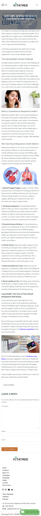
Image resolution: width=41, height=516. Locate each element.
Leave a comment (8, 385)
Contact (5, 483)
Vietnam (5, 499)
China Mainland (7, 494)
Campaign (6, 478)
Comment (4, 406)
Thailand (5, 497)
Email (3, 440)
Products (5, 470)
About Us (5, 473)
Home (4, 468)
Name (3, 431)
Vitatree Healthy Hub (16, 24)
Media (4, 480)
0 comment (28, 24)
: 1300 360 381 (7, 506)
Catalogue (6, 475)
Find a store (6, 485)
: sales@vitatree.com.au (12, 509)
